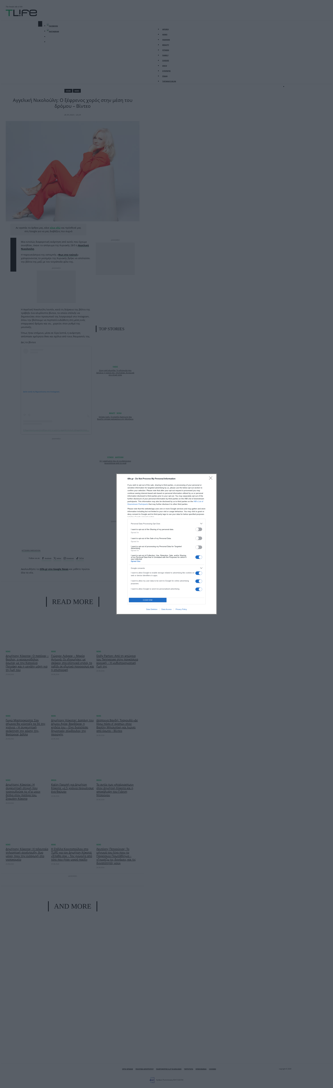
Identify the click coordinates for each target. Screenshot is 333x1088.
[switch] (198, 529)
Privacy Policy (181, 609)
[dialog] (166, 544)
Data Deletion (151, 609)
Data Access (166, 609)
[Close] (211, 478)
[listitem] (166, 523)
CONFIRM (148, 600)
